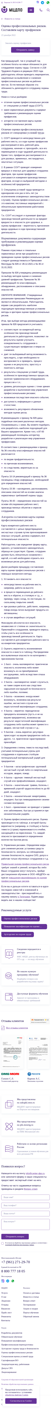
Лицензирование (8, 1372)
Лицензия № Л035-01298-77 (13, 2)
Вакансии (5, 1309)
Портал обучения (30, 1312)
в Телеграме (24, 896)
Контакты (5, 1320)
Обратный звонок (40, 10)
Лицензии (5, 1301)
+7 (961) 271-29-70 (15, 1262)
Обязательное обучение (11, 1337)
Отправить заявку (25, 49)
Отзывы (4, 1305)
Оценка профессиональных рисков (20, 918)
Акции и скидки (30, 1309)
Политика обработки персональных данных (17, 1384)
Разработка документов (11, 1333)
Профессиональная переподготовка (17, 1345)
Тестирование (29, 1305)
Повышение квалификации (13, 1341)
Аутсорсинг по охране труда (17, 934)
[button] (31, 10)
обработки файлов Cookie (16, 1395)
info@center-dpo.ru (35, 1173)
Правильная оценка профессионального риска (25, 864)
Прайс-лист (6, 1312)
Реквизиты (6, 1316)
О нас (3, 1297)
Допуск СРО (7, 1368)
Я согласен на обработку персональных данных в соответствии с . (26, 1244)
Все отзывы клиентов (17, 1028)
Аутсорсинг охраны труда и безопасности (20, 1348)
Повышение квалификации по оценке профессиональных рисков (21, 927)
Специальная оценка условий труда (17, 1356)
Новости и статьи (31, 1297)
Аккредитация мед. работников (15, 1364)
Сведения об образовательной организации (17, 1380)
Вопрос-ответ (30, 1189)
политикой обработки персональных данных (19, 1245)
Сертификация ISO (9, 1360)
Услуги (4, 1293)
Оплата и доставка (31, 1293)
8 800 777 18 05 (13, 1271)
